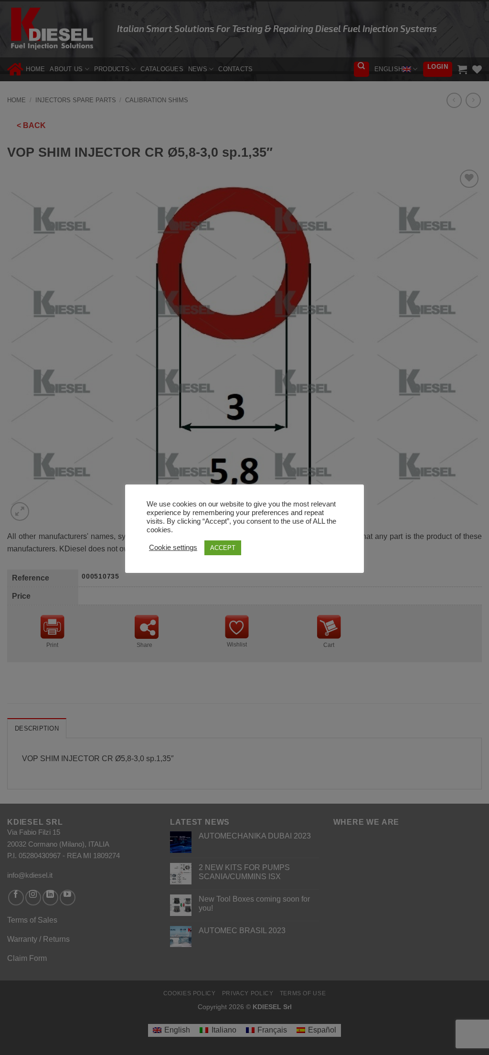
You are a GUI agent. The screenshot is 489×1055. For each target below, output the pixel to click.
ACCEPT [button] (222, 547)
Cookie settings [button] (173, 547)
